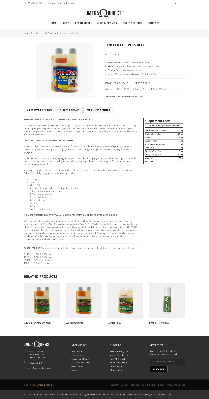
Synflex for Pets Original (37, 322)
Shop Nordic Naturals (120, 362)
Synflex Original (74, 322)
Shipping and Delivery (81, 359)
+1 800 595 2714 (35, 3)
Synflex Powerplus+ (160, 322)
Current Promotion (119, 384)
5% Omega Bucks (155, 384)
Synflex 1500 (114, 322)
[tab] (39, 110)
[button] (182, 3)
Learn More (76, 351)
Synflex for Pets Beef (69, 33)
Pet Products (50, 33)
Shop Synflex (116, 370)
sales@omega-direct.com (63, 3)
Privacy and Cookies (176, 384)
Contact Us (76, 370)
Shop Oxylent (116, 366)
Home (53, 23)
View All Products (118, 359)
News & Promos (78, 355)
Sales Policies (132, 23)
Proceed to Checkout (120, 355)
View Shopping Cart (119, 351)
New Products (137, 384)
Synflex (36, 33)
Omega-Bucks (122, 70)
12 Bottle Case (122, 74)
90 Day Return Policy (80, 362)
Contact (154, 23)
